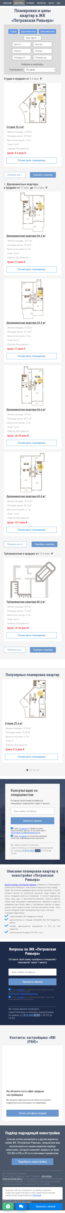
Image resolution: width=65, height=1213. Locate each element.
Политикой (36, 1195)
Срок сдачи (31, 38)
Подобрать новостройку (32, 1161)
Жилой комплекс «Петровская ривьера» (21, 885)
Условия (30, 3)
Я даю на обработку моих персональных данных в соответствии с (28, 830)
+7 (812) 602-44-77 (31, 850)
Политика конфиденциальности (16, 1201)
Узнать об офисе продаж (32, 1113)
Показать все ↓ (14, 174)
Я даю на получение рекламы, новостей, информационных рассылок (29, 837)
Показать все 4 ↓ (15, 544)
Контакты (41, 3)
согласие (23, 828)
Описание (7, 3)
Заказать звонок (32, 820)
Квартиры (19, 3)
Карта (51, 3)
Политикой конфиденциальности (25, 832)
